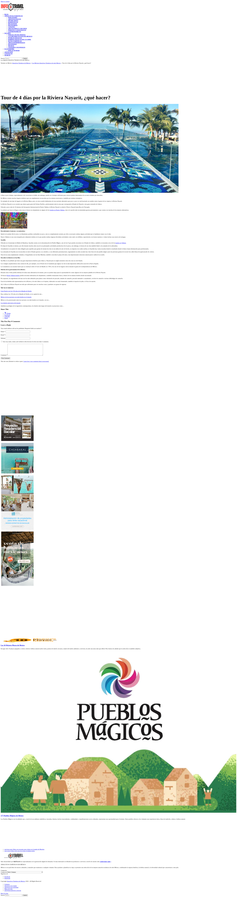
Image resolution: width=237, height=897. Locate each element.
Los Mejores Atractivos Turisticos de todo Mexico (46, 63)
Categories (4, 872)
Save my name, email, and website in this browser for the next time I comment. (26, 341)
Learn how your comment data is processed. (36, 361)
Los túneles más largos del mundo (10, 303)
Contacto (7, 884)
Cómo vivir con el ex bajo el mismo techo (19, 851)
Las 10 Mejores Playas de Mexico (13, 645)
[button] (7, 55)
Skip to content (5, 1)
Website (3, 338)
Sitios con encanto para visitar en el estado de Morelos (24, 849)
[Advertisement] (56, 78)
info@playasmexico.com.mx (12, 890)
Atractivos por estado (10, 886)
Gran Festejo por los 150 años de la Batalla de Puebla (16, 291)
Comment (4, 355)
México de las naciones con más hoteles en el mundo (16, 297)
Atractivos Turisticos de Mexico (21, 63)
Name (3, 331)
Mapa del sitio (8, 889)
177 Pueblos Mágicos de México (12, 816)
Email (3, 335)
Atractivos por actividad (11, 887)
